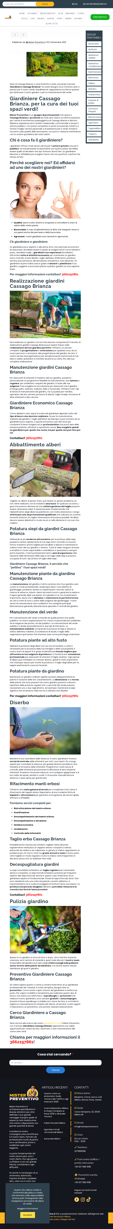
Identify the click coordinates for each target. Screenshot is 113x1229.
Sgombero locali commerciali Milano (53, 1131)
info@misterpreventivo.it (86, 1126)
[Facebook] (76, 1199)
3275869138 (80, 1151)
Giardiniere (93, 139)
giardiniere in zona (52, 1023)
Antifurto (92, 49)
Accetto (27, 1215)
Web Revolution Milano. (60, 1216)
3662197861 (70, 274)
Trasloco (92, 134)
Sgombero (93, 122)
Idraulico (92, 89)
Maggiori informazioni (27, 1208)
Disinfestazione (94, 72)
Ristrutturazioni (94, 117)
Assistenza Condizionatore (94, 65)
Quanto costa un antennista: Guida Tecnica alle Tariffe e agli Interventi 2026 (56, 1097)
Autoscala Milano (52, 1138)
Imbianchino (94, 94)
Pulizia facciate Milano (54, 1123)
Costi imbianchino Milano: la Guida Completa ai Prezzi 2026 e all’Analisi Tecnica (56, 1112)
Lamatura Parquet (93, 110)
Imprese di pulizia (93, 101)
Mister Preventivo (36, 42)
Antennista (93, 43)
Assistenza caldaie (93, 56)
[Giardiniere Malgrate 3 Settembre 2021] (110, 1217)
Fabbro (91, 83)
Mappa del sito (68, 1219)
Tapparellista (94, 128)
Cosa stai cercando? (55, 1054)
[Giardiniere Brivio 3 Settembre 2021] (2, 1217)
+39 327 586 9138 (82, 1166)
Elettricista (93, 77)
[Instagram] (82, 1199)
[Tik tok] (89, 1199)
